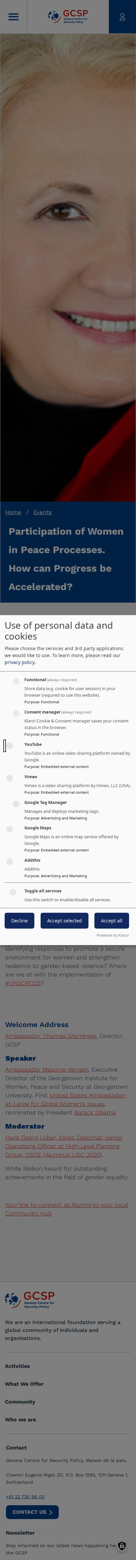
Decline (19, 920)
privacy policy (20, 662)
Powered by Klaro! (113, 935)
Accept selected (64, 920)
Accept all (111, 920)
